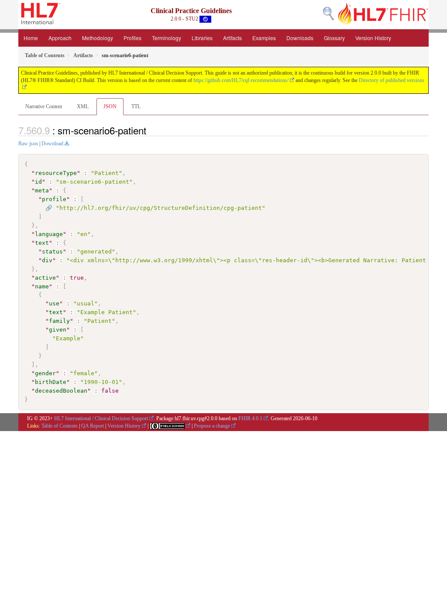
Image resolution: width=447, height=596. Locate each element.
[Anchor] (151, 130)
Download (52, 143)
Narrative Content (43, 106)
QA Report (92, 426)
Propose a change (212, 426)
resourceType (56, 173)
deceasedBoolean (61, 390)
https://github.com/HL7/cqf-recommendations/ (241, 80)
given (57, 329)
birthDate (50, 382)
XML (83, 106)
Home (31, 37)
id (38, 181)
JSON (110, 106)
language (49, 234)
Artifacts (232, 37)
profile (54, 199)
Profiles (132, 37)
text (42, 243)
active (45, 277)
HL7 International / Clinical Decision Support (101, 418)
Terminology (166, 37)
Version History (373, 37)
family (59, 321)
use (54, 303)
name (42, 286)
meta (42, 190)
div (47, 260)
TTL (136, 106)
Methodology (97, 37)
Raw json (28, 143)
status (52, 251)
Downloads (299, 37)
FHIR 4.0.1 (250, 418)
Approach (60, 37)
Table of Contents (59, 426)
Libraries (202, 37)
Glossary (334, 37)
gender (45, 373)
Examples (264, 37)
